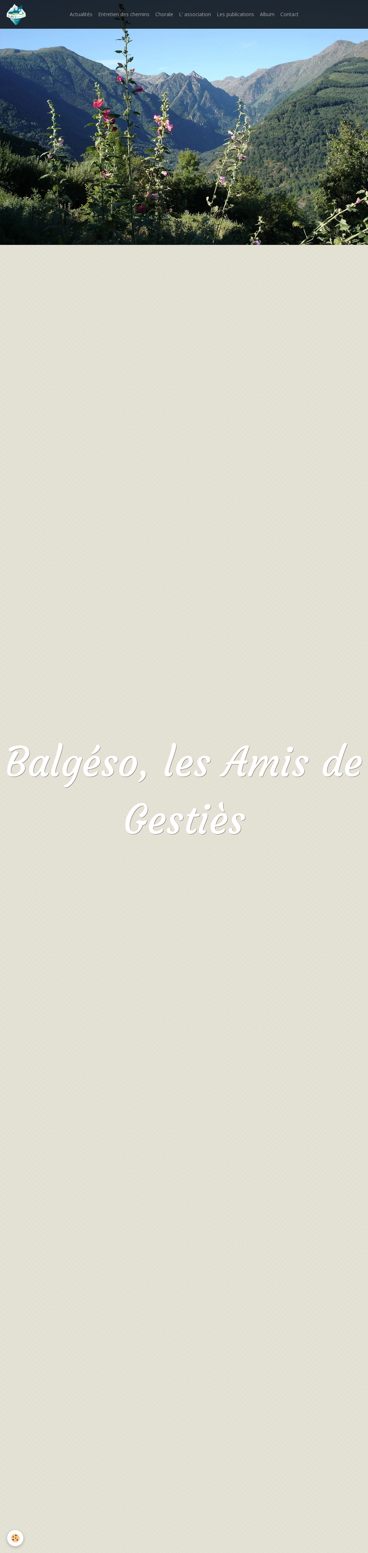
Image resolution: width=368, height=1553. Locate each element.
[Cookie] (15, 1538)
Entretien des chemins (124, 14)
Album (267, 14)
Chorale (164, 14)
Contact (289, 14)
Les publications (235, 14)
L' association (195, 14)
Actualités (81, 14)
